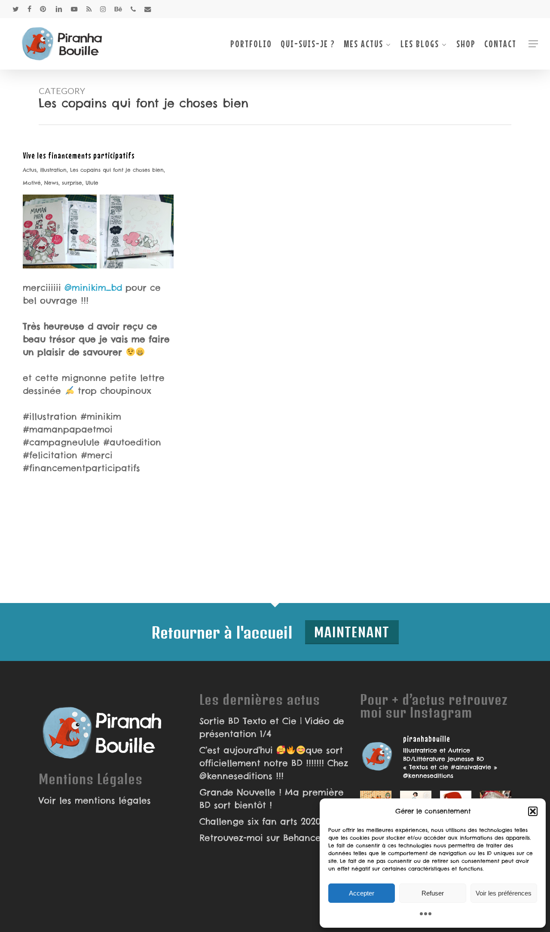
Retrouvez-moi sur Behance (260, 837)
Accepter (361, 893)
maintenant (352, 632)
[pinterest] (43, 9)
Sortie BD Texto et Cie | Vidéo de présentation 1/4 (271, 727)
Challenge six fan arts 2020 (260, 821)
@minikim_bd (93, 287)
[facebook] (29, 9)
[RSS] (89, 9)
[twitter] (15, 9)
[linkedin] (58, 9)
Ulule (92, 183)
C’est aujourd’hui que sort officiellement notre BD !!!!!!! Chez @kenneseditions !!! (273, 763)
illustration (53, 170)
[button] (533, 811)
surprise (72, 183)
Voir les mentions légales (95, 800)
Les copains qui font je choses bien (117, 170)
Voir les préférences (504, 893)
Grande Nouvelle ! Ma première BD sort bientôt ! (271, 798)
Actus (30, 170)
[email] (147, 9)
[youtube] (74, 9)
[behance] (118, 9)
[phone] (133, 9)
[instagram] (103, 9)
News (51, 183)
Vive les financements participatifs (79, 155)
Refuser (433, 893)
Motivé (32, 183)
